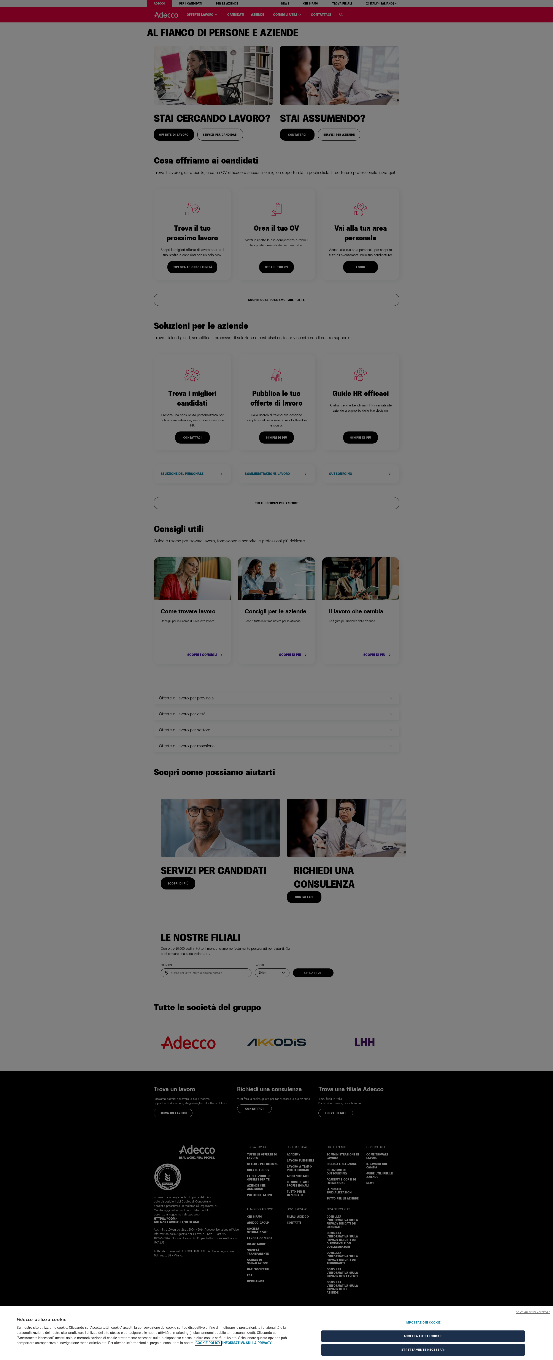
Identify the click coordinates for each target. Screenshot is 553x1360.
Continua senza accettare (533, 1312)
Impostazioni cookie (423, 1322)
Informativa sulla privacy (247, 1343)
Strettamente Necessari (423, 1349)
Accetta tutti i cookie (423, 1336)
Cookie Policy (208, 1343)
